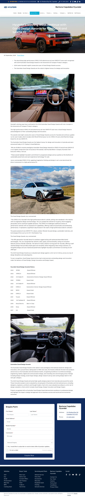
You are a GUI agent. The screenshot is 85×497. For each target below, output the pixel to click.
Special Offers (33, 13)
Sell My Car (70, 13)
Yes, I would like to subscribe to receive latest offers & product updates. (29, 446)
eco (5, 477)
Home (14, 13)
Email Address (10, 418)
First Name (9, 411)
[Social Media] (78, 1)
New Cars (22, 475)
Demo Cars (22, 477)
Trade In (21, 485)
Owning (55, 13)
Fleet (20, 483)
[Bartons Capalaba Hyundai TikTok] (80, 474)
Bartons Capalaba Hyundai (68, 7)
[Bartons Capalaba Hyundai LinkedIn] (80, 1)
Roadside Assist (39, 483)
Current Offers (23, 479)
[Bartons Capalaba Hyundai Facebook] (71, 1)
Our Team (53, 479)
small (5, 479)
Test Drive (22, 487)
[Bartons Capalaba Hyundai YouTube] (75, 1)
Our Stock (25, 13)
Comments (9, 433)
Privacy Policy (54, 487)
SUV (5, 475)
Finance (48, 13)
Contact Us (53, 477)
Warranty (37, 481)
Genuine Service (39, 487)
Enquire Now (29, 455)
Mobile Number (11, 425)
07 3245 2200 (64, 1)
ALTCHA (50, 450)
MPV (5, 485)
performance (8, 481)
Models (19, 13)
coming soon (8, 487)
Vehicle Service (39, 475)
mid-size (6, 483)
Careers (52, 481)
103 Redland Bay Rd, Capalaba (48, 1)
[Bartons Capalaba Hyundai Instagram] (73, 1)
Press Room (20, 55)
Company (62, 13)
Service (42, 13)
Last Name (33, 411)
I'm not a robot (13, 450)
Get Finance (77, 13)
